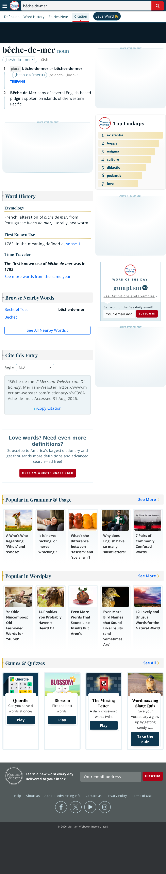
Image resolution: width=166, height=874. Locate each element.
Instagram (105, 807)
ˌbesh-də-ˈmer (18, 59)
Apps (49, 795)
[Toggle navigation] (5, 6)
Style (9, 367)
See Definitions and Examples (129, 296)
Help (18, 795)
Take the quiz (145, 739)
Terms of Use (142, 795)
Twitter (76, 807)
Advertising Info (69, 795)
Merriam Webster (13, 775)
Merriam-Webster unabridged (47, 473)
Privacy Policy (117, 795)
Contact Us (94, 795)
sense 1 (73, 243)
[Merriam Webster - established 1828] (14, 6)
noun (63, 50)
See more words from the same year (37, 276)
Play (20, 719)
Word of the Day (130, 279)
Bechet (10, 317)
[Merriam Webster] (130, 270)
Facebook (61, 807)
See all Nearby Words (46, 330)
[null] (145, 287)
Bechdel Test (16, 309)
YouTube (90, 807)
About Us (33, 795)
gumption (128, 287)
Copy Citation (49, 408)
